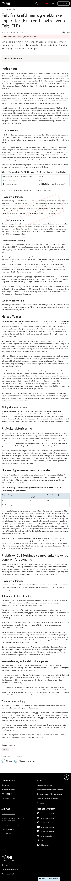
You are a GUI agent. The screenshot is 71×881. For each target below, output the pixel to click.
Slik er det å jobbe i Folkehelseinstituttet (50, 794)
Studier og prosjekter (8, 814)
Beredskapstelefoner (8, 789)
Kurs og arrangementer (44, 785)
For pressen (41, 803)
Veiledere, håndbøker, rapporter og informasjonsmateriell (13, 819)
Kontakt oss (6, 785)
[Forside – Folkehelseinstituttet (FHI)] (5, 3)
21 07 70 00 (8, 794)
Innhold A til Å (6, 834)
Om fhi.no (5, 865)
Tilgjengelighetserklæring (10, 869)
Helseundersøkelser (8, 829)
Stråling (5, 749)
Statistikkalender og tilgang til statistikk (50, 789)
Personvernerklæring (8, 874)
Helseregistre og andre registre (12, 825)
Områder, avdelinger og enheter (47, 798)
